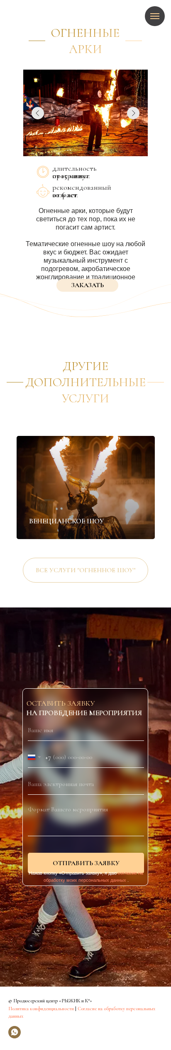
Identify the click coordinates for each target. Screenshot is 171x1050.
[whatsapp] (14, 1032)
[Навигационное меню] (154, 16)
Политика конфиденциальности (41, 1008)
